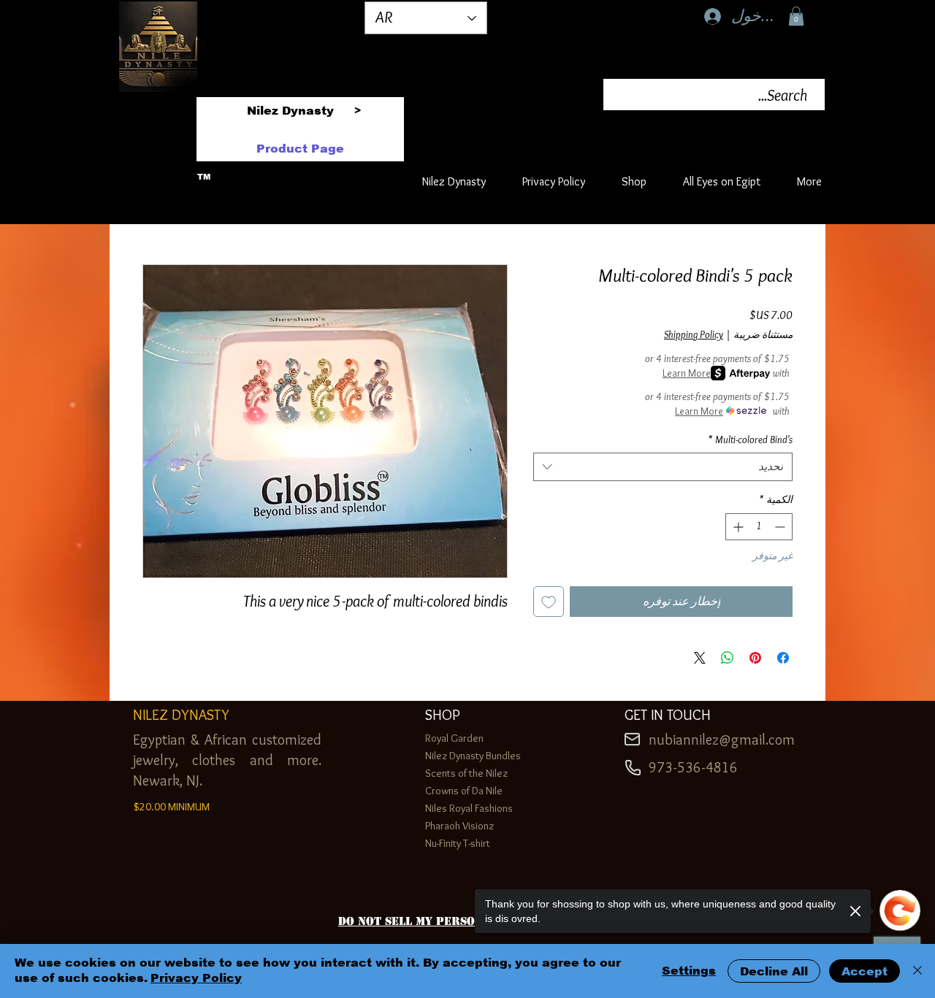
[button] (796, 16)
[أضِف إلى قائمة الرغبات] (548, 601)
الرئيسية (772, 210)
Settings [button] (689, 970)
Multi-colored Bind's (750, 439)
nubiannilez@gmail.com (722, 739)
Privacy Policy (196, 978)
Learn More (687, 373)
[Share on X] (700, 658)
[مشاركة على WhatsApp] (727, 658)
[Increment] (737, 527)
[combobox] (663, 467)
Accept (865, 971)
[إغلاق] (917, 971)
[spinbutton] (759, 527)
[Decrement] (781, 527)
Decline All (774, 971)
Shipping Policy (693, 334)
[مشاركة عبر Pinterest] (755, 658)
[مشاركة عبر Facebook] (783, 658)
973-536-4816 (693, 767)
